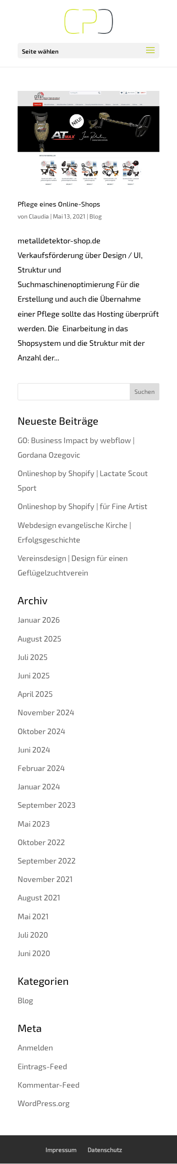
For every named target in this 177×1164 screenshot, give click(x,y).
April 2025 (35, 694)
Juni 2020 (34, 953)
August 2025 (39, 638)
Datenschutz (105, 1149)
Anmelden (35, 1047)
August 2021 (39, 897)
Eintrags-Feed (42, 1066)
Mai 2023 (34, 823)
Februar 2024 (41, 768)
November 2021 (45, 879)
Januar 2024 (39, 786)
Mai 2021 (33, 916)
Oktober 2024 (41, 731)
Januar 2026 (39, 619)
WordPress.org (44, 1103)
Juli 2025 (33, 657)
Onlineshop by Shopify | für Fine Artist (82, 506)
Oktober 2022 (41, 842)
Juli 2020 (33, 934)
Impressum (61, 1149)
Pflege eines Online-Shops (59, 204)
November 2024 (46, 712)
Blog (95, 216)
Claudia (39, 216)
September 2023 (47, 805)
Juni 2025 (34, 675)
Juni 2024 (34, 749)
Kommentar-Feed (48, 1084)
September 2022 (47, 860)
